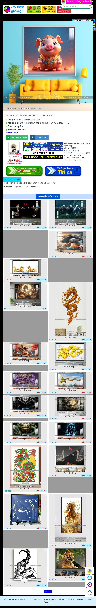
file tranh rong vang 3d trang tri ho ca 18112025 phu (70, 367)
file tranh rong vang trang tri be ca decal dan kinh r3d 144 (25, 277)
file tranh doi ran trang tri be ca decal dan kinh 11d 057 (70, 473)
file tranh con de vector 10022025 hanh (25, 583)
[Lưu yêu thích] (46, 201)
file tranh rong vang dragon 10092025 (70, 337)
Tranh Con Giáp (32, 119)
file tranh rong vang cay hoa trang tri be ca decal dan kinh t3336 (25, 361)
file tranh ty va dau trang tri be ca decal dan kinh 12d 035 (25, 225)
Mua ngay (42, 137)
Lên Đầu (89, 594)
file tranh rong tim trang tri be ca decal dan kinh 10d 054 (25, 390)
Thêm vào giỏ (19, 137)
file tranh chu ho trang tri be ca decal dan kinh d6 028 (70, 577)
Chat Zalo (90, 581)
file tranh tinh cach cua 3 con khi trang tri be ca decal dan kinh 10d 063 (70, 225)
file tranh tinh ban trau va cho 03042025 (70, 254)
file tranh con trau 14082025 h (25, 526)
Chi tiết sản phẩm (12, 179)
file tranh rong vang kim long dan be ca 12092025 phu (25, 306)
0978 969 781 (90, 574)
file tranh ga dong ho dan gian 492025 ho (25, 488)
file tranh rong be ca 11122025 (70, 416)
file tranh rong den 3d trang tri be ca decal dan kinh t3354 (25, 413)
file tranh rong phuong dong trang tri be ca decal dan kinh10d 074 (70, 390)
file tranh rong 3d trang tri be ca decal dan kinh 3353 (25, 440)
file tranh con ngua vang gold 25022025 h (70, 543)
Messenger (89, 588)
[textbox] (76, 6)
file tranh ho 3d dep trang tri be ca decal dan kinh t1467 (70, 440)
